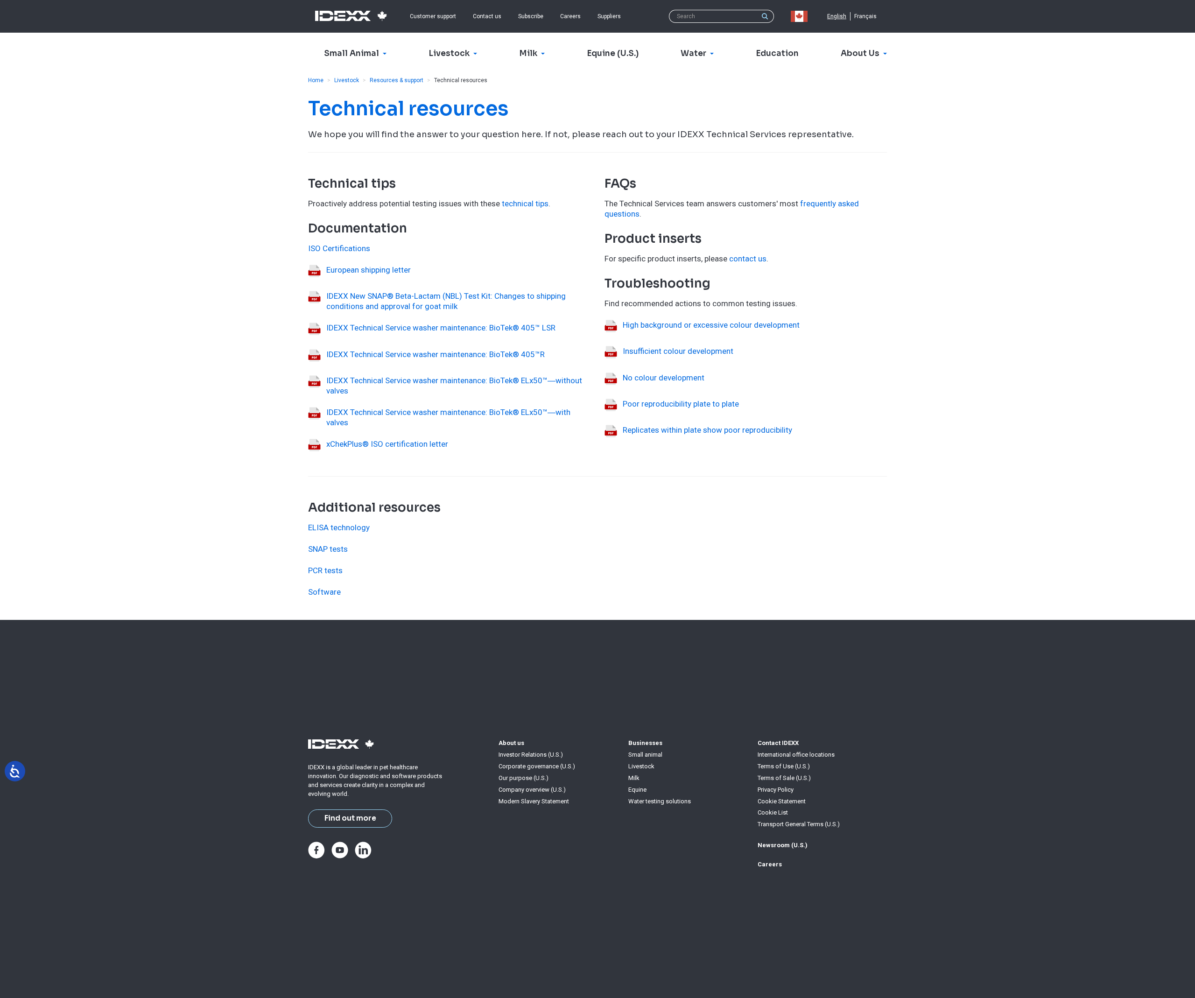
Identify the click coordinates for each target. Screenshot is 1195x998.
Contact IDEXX (778, 742)
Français (865, 16)
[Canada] (801, 16)
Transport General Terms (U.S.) (799, 824)
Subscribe (530, 16)
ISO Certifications (339, 248)
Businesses (645, 742)
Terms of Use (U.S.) (784, 766)
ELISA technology (339, 527)
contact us (747, 258)
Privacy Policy (776, 789)
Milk (634, 777)
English (836, 16)
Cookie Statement (782, 801)
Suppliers (609, 16)
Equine (637, 789)
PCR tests (325, 570)
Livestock (346, 80)
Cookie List (773, 812)
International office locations (796, 754)
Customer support (433, 16)
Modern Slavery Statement (534, 801)
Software (324, 592)
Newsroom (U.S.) (783, 845)
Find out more (350, 818)
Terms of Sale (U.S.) (784, 777)
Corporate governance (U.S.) (537, 766)
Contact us (487, 16)
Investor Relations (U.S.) (531, 754)
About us (511, 742)
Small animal (645, 754)
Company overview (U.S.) (532, 789)
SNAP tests (328, 549)
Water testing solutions (659, 801)
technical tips (525, 203)
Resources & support (396, 80)
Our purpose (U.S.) (523, 777)
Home (315, 80)
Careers (570, 16)
